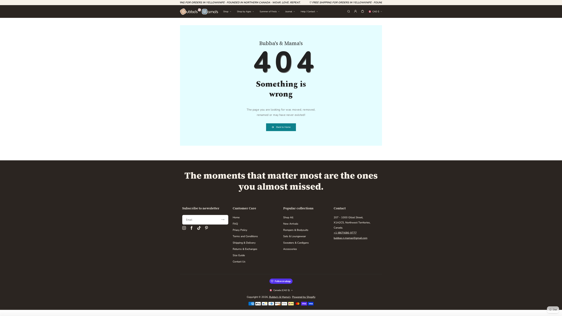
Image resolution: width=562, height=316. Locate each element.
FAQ (235, 223)
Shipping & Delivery (244, 242)
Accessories (290, 249)
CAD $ (374, 12)
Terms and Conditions (245, 236)
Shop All (288, 217)
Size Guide (239, 255)
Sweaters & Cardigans (296, 242)
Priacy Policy (240, 230)
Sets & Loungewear (294, 236)
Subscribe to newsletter (200, 208)
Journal (288, 11)
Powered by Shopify (303, 297)
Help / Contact (308, 11)
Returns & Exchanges (245, 249)
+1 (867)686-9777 (345, 233)
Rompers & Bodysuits (295, 230)
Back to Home (283, 127)
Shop (225, 11)
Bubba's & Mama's (280, 297)
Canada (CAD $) (281, 290)
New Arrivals (290, 223)
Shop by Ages (244, 11)
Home (236, 217)
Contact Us (239, 261)
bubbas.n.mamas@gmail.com (350, 238)
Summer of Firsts (268, 11)
